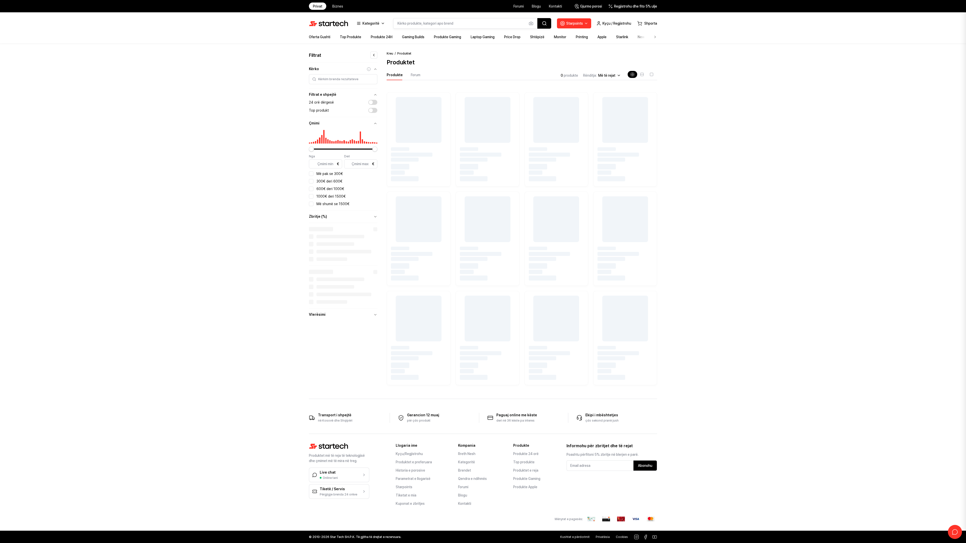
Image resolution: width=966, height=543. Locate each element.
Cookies (622, 537)
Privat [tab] (317, 6)
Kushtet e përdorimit (575, 537)
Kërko (314, 69)
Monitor (560, 37)
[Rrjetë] (632, 74)
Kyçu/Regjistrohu (409, 454)
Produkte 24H (381, 37)
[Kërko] (544, 23)
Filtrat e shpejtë (322, 95)
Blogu (536, 6)
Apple (602, 37)
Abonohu (645, 466)
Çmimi (314, 123)
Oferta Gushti (319, 37)
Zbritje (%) (318, 216)
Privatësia (603, 537)
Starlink (622, 37)
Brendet (464, 470)
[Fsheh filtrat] (373, 55)
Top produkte (524, 462)
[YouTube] (654, 536)
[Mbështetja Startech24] (955, 532)
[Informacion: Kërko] (369, 69)
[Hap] (375, 217)
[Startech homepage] (328, 23)
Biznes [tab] (337, 6)
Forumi (518, 6)
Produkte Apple (525, 487)
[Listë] (642, 74)
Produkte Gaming (447, 37)
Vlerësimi (317, 314)
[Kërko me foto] (531, 23)
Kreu (390, 53)
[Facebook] (645, 536)
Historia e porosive (410, 470)
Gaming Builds (413, 37)
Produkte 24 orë (526, 454)
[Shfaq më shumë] (655, 37)
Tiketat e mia (406, 495)
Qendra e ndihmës (472, 479)
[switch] (372, 102)
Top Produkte (350, 37)
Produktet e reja (525, 470)
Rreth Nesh (466, 454)
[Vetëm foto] (651, 74)
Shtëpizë (537, 37)
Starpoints (404, 487)
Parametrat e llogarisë (413, 479)
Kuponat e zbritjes (410, 504)
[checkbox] (311, 173)
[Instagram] (636, 536)
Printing (582, 37)
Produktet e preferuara (414, 462)
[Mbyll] (375, 69)
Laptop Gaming (483, 37)
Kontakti (555, 6)
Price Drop (512, 37)
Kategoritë (466, 462)
